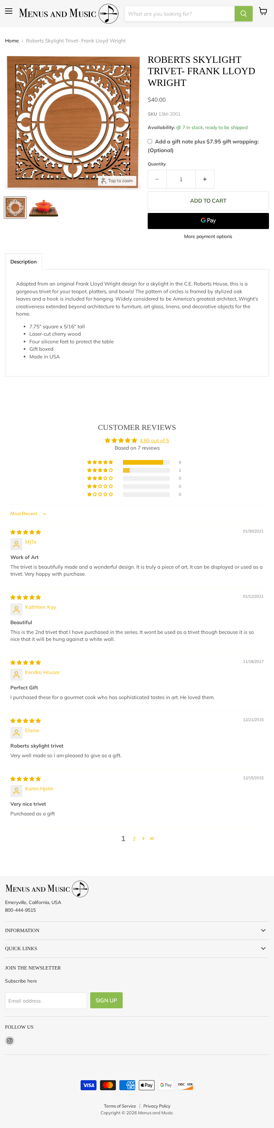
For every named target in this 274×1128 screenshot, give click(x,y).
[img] (25, 532)
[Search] (244, 13)
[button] (100, 462)
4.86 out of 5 (154, 440)
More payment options (208, 236)
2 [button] (134, 838)
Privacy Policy (156, 1106)
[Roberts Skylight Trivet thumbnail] (15, 207)
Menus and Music (155, 1112)
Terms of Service (120, 1106)
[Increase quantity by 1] (205, 179)
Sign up (106, 1000)
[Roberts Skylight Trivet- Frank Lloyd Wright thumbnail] (43, 207)
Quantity (157, 163)
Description (23, 261)
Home (12, 40)
